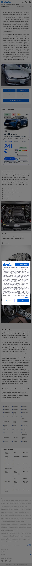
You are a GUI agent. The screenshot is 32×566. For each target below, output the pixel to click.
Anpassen (8, 300)
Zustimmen (23, 300)
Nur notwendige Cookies (22, 264)
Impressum (26, 297)
